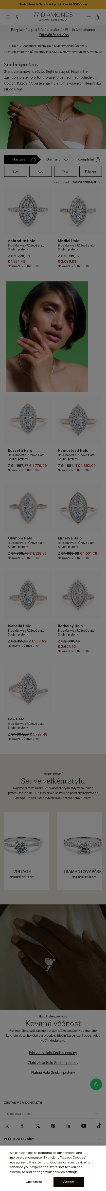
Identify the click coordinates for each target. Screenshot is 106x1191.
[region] (53, 1168)
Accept (69, 1181)
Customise (34, 1181)
